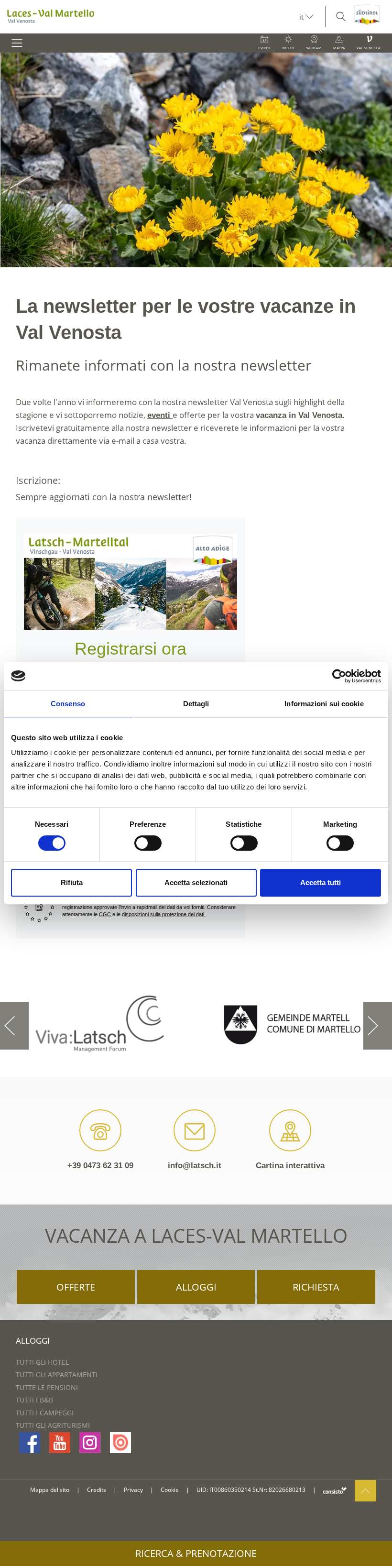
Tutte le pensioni (47, 1386)
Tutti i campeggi (45, 1412)
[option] (196, 160)
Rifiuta (72, 882)
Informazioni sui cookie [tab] (323, 704)
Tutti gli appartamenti (57, 1374)
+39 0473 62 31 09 (96, 1165)
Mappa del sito (49, 1489)
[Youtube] (59, 1442)
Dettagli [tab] (196, 704)
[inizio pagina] (365, 1490)
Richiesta (316, 1286)
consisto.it (335, 1489)
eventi (160, 414)
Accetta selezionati (196, 882)
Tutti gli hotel (42, 1361)
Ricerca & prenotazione (196, 1553)
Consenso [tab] (68, 704)
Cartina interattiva (293, 1165)
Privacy (133, 1489)
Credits (96, 1489)
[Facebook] (29, 1442)
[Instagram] (89, 1442)
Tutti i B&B (34, 1399)
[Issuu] (120, 1442)
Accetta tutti (320, 882)
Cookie (170, 1489)
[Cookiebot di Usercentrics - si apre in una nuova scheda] (339, 676)
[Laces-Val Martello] (149, 16)
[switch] (148, 843)
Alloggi (196, 1286)
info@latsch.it (193, 1165)
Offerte (75, 1286)
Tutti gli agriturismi (53, 1424)
